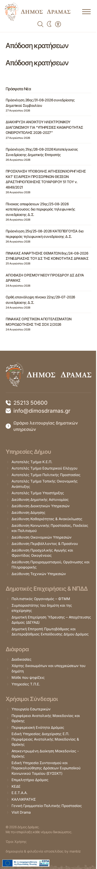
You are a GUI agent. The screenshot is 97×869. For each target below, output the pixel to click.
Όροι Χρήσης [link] (16, 842)
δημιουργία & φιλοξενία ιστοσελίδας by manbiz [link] (43, 851)
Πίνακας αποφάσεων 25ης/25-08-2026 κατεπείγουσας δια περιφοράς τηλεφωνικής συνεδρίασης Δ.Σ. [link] (40, 209)
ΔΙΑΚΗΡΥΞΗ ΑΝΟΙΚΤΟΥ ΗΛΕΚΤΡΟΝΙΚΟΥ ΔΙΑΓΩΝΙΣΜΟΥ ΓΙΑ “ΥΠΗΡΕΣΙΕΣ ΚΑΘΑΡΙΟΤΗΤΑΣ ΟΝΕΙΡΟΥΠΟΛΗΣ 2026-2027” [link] (44, 127)
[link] (37, 11)
